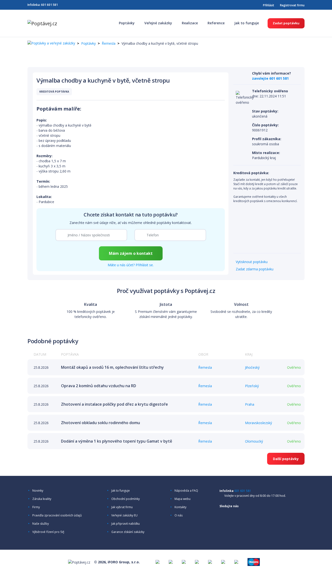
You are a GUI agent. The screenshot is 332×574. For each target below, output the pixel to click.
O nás (179, 515)
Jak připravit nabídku (125, 524)
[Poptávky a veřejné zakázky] (51, 43)
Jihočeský (252, 367)
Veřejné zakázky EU (124, 515)
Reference (216, 23)
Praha (249, 404)
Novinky (37, 491)
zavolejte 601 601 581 (270, 78)
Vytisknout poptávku (252, 261)
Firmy (36, 507)
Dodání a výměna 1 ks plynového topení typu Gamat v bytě (116, 441)
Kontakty (180, 507)
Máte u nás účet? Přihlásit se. (131, 265)
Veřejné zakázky (158, 23)
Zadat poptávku (286, 23)
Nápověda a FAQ (186, 491)
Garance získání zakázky (127, 532)
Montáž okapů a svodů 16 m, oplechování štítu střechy (112, 367)
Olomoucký (254, 441)
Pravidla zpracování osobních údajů (57, 515)
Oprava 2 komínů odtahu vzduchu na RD (98, 385)
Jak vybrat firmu (122, 507)
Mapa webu (183, 499)
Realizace (190, 23)
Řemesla (108, 43)
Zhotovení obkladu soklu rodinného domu (100, 422)
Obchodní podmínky (125, 499)
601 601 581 (49, 5)
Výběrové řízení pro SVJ (48, 532)
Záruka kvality (41, 499)
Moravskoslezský (258, 422)
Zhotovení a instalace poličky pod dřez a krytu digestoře (114, 404)
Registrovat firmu (292, 5)
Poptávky (127, 23)
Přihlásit (268, 5)
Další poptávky (286, 458)
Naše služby (40, 524)
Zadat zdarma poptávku (254, 269)
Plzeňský (252, 386)
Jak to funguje (246, 23)
